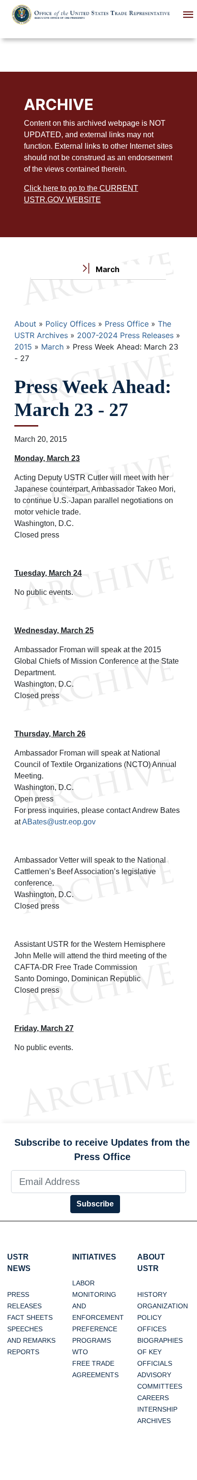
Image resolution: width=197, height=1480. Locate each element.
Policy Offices (70, 324)
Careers (153, 1398)
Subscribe (95, 1204)
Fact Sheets (30, 1317)
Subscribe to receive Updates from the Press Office (102, 1149)
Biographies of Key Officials (160, 1352)
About (25, 324)
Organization (162, 1306)
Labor (83, 1283)
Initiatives (94, 1257)
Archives (154, 1421)
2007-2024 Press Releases (125, 335)
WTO (80, 1352)
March (52, 346)
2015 (23, 346)
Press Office (127, 324)
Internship (157, 1409)
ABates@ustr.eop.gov (59, 822)
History (152, 1294)
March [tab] (107, 269)
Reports (23, 1352)
